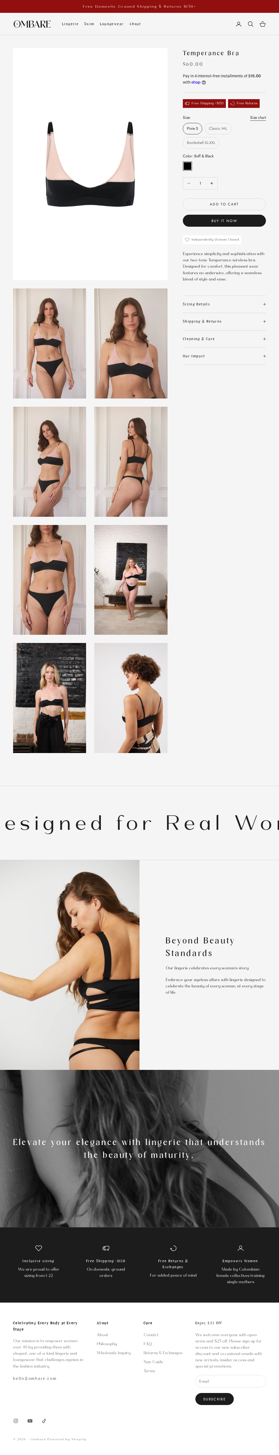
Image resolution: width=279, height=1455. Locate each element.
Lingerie (70, 24)
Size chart (258, 117)
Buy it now (224, 220)
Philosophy (107, 1343)
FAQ (148, 1343)
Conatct (151, 1334)
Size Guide (153, 1361)
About (135, 24)
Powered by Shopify (67, 1439)
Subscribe (214, 1399)
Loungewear (112, 24)
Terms (149, 1370)
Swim (89, 24)
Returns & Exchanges (163, 1352)
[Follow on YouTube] (30, 1421)
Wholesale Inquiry (114, 1352)
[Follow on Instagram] (16, 1421)
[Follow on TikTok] (44, 1421)
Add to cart (224, 204)
